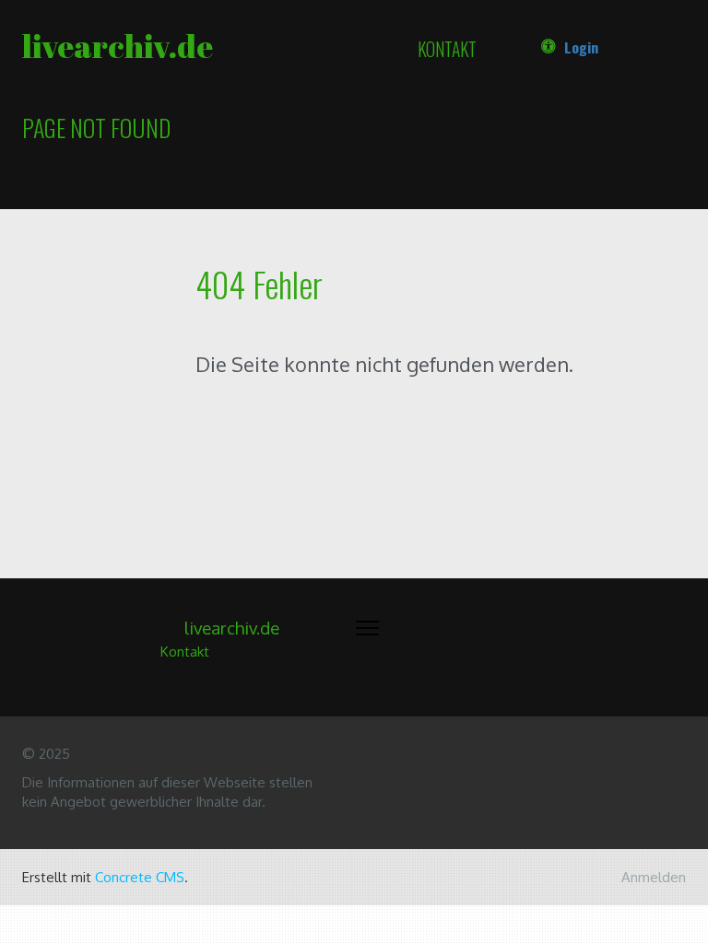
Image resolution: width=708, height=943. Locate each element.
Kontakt (447, 49)
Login (581, 47)
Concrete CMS (139, 877)
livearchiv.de (117, 45)
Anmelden (653, 877)
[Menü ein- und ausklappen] (368, 628)
